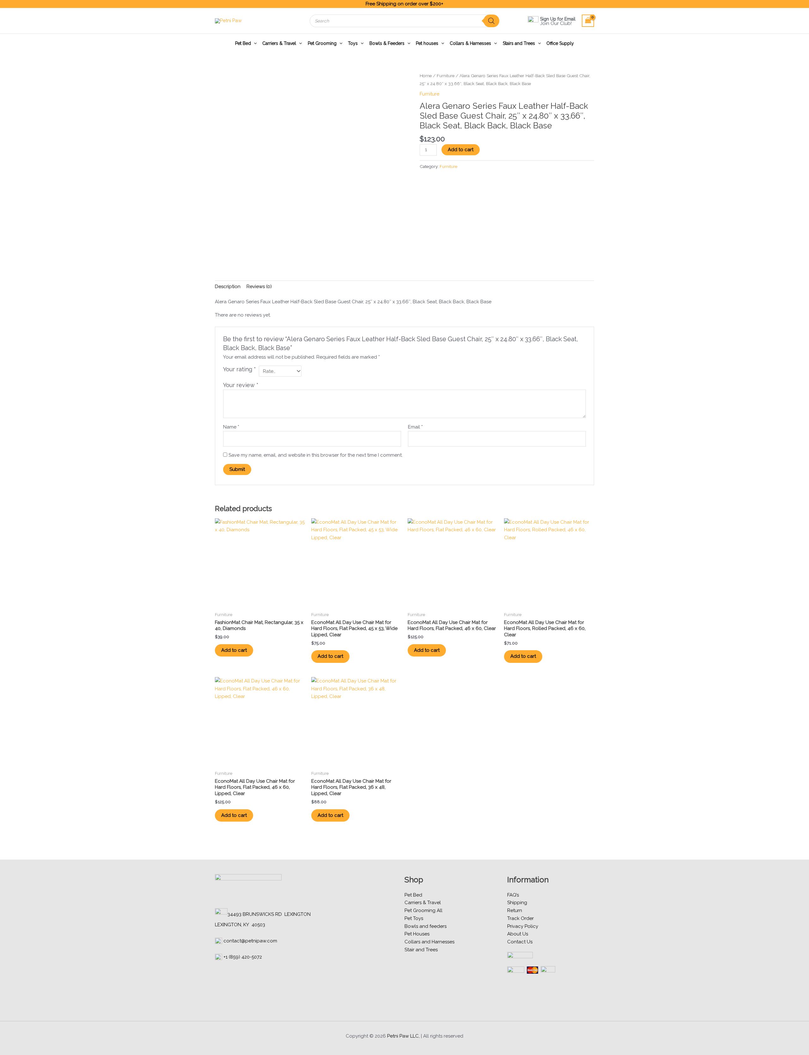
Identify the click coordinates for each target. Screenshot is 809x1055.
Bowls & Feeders (386, 43)
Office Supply (560, 43)
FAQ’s (513, 895)
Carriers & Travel (279, 43)
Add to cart (460, 149)
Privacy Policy (522, 926)
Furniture (445, 75)
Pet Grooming (322, 43)
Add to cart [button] (234, 650)
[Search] (491, 21)
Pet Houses (416, 934)
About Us (517, 934)
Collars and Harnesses (429, 942)
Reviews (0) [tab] (259, 286)
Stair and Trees (421, 950)
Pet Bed (243, 43)
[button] (254, 43)
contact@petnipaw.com (250, 941)
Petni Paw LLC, (403, 1036)
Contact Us (519, 942)
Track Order (520, 918)
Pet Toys (413, 918)
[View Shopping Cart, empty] (588, 21)
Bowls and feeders (425, 926)
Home (426, 75)
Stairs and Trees (519, 43)
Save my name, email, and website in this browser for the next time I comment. (315, 455)
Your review (241, 385)
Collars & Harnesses (470, 43)
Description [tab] (227, 286)
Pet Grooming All (423, 910)
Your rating (239, 369)
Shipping (517, 902)
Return (514, 910)
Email (415, 427)
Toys (353, 43)
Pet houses (427, 43)
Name (231, 427)
